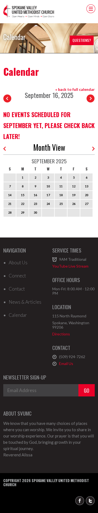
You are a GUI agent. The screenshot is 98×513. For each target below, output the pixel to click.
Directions (61, 334)
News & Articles (25, 302)
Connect (17, 276)
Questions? (81, 40)
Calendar (18, 315)
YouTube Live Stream (70, 266)
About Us (18, 262)
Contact (17, 289)
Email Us (66, 363)
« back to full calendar (75, 89)
